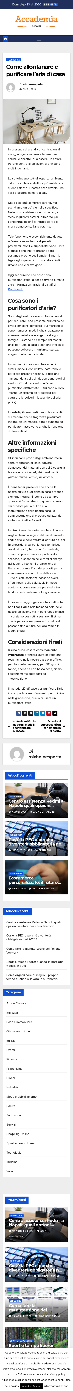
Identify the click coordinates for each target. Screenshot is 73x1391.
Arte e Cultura (16, 1003)
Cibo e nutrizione (18, 1031)
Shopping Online (17, 1134)
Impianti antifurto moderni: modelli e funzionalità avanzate (24, 726)
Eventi (10, 1050)
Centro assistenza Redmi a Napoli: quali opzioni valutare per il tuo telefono (36, 805)
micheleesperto (33, 84)
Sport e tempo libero (20, 1143)
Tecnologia (13, 60)
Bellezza (12, 1012)
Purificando (15, 289)
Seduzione (13, 1115)
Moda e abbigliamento (21, 1096)
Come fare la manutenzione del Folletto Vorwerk (28, 1310)
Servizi (11, 1124)
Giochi (10, 1078)
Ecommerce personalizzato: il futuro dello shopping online (33, 882)
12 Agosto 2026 (23, 1231)
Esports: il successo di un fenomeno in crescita (51, 726)
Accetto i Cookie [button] (31, 1386)
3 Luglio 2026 (21, 1276)
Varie (9, 1171)
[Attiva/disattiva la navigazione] (39, 38)
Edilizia (11, 1040)
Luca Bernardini (44, 811)
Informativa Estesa (56, 1386)
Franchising (14, 1068)
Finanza (11, 1059)
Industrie (12, 1087)
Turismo (12, 1162)
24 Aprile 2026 (22, 1316)
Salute (10, 1106)
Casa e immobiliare (19, 1022)
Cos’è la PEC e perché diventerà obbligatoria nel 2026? (35, 844)
